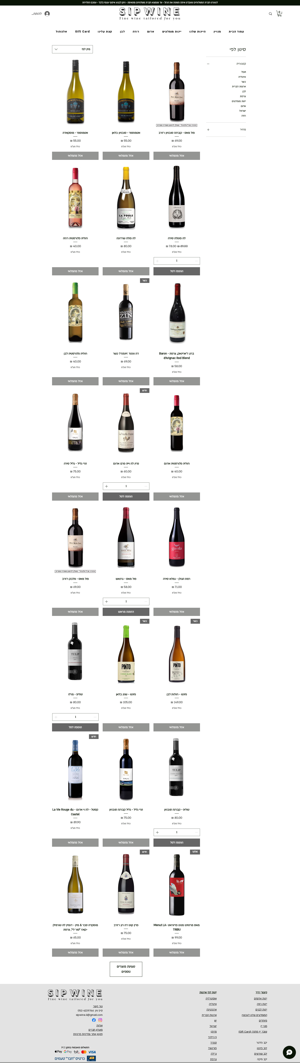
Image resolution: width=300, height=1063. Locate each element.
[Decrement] (196, 261)
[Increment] (156, 261)
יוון (215, 1021)
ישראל (242, 110)
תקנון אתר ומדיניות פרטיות (88, 1034)
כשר (243, 81)
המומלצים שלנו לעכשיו (254, 1015)
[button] (279, 14)
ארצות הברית (239, 86)
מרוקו (214, 1032)
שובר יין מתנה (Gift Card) (253, 1032)
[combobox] (72, 49)
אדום (243, 106)
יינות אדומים (260, 998)
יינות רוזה (262, 1004)
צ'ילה (214, 1054)
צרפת (243, 96)
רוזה (243, 115)
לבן (244, 91)
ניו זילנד (212, 1037)
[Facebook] (93, 1020)
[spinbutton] (176, 261)
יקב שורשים (260, 1054)
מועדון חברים (96, 1030)
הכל (243, 72)
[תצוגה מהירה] (176, 92)
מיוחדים (263, 1021)
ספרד (213, 1043)
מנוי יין (264, 1026)
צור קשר (98, 1006)
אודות (100, 1025)
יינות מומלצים (239, 101)
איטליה (242, 76)
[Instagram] (100, 1020)
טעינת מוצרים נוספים (126, 969)
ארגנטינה (212, 1009)
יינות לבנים (261, 1009)
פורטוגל (212, 1048)
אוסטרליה (211, 998)
